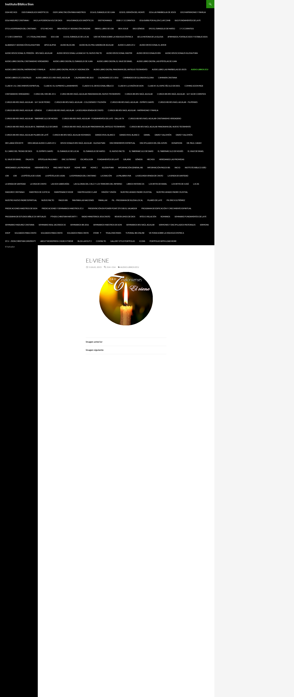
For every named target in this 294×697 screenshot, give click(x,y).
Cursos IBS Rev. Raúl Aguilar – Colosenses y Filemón (80, 102)
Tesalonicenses (113, 233)
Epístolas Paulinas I (47, 159)
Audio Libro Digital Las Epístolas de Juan (157, 61)
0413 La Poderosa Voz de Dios (48, 20)
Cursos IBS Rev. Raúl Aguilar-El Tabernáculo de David (31, 127)
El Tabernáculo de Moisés (170, 151)
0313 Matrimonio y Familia (193, 12)
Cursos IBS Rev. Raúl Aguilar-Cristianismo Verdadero (154, 118)
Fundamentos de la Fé (108, 159)
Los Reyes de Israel (158, 184)
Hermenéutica (42, 167)
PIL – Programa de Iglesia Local (127, 200)
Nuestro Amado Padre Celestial (136, 192)
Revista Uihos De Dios (125, 216)
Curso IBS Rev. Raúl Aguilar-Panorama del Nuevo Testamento (90, 94)
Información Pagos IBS (158, 167)
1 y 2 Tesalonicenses (36, 37)
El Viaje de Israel (196, 151)
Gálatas (127, 159)
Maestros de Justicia (39, 192)
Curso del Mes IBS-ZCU (45, 94)
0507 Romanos (105, 20)
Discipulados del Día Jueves (153, 143)
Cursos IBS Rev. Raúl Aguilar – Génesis (23, 110)
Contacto (101, 241)
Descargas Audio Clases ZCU (42, 143)
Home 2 (94, 167)
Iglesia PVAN (108, 167)
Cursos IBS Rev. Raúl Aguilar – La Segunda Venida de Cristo (74, 110)
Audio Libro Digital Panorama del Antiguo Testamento (121, 69)
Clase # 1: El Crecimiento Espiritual (22, 86)
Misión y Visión (108, 192)
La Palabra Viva (123, 176)
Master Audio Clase (87, 192)
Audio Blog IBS (67, 45)
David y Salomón (163, 135)
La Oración (106, 176)
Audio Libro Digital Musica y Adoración (69, 69)
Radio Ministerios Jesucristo (96, 216)
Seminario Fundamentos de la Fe (190, 216)
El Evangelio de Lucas (68, 151)
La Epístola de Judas (31, 176)
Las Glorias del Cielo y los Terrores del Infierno (98, 184)
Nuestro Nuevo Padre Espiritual (21, 200)
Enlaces (30, 159)
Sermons (204, 225)
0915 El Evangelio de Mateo (162, 28)
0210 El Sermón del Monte (132, 12)
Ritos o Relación (148, 216)
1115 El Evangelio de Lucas (76, 37)
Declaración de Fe (14, 143)
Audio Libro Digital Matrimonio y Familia (25, 69)
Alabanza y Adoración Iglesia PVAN (22, 45)
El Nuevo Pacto (117, 151)
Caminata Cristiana (167, 77)
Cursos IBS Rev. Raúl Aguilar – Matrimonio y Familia (133, 110)
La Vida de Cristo (38, 184)
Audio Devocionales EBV (149, 53)
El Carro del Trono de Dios (18, 151)
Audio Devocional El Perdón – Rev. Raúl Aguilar (28, 53)
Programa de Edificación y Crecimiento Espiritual (166, 208)
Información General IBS (130, 167)
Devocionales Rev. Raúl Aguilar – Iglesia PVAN (82, 143)
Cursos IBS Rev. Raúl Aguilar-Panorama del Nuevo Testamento (160, 127)
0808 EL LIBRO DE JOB (104, 28)
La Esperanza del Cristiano (82, 176)
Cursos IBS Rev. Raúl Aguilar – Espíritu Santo (132, 102)
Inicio (177, 167)
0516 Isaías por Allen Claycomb (155, 20)
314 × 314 (111, 267)
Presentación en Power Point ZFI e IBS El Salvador (112, 208)
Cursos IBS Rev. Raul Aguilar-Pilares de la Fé (26, 135)
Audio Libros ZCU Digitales (18, 77)
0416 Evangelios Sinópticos (80, 20)
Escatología (86, 159)
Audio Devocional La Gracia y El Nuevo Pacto (79, 53)
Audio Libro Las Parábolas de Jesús (169, 69)
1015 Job (55, 37)
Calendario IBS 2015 (84, 77)
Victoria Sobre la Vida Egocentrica (166, 233)
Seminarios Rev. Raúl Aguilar (140, 225)
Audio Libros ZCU (199, 69)
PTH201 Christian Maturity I (64, 216)
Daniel (147, 135)
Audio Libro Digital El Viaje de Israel (114, 61)
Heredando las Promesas (171, 159)
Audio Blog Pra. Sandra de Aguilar (96, 45)
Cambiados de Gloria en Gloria (138, 77)
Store (96, 233)
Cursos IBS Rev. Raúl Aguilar (139, 94)
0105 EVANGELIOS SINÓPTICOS (35, 12)
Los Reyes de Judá (180, 184)
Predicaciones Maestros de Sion (21, 208)
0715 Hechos (47, 28)
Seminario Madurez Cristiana (19, 225)
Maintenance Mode (63, 192)
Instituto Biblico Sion (19, 4)
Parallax (102, 200)
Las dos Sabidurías (60, 184)
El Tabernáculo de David (141, 151)
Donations (177, 143)
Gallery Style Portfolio (122, 241)
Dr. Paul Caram (194, 143)
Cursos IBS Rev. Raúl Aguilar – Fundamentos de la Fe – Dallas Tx (93, 118)
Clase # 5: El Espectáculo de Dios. (164, 86)
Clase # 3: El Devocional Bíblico (98, 86)
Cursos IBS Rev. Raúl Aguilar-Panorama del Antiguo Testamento (93, 127)
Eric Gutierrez (69, 159)
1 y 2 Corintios (186, 28)
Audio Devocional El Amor (153, 45)
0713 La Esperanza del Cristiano (20, 28)
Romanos (165, 216)
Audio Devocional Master (119, 53)
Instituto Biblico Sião (195, 167)
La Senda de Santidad (15, 184)
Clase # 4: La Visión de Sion (130, 86)
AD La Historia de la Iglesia (150, 37)
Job (7, 176)
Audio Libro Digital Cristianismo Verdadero (27, 61)
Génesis (139, 159)
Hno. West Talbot (61, 167)
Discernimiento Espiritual (122, 143)
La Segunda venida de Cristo (149, 176)
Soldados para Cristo (25, 233)
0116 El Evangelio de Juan (102, 12)
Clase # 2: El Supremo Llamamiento (61, 86)
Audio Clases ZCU (126, 45)
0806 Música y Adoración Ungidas (73, 28)
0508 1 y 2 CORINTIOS (125, 20)
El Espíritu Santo (45, 151)
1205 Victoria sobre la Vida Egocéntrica (113, 37)
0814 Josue (123, 28)
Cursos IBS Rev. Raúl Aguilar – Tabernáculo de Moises (31, 118)
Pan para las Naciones (83, 200)
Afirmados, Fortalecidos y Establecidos (188, 37)
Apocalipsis (50, 45)
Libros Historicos (135, 184)
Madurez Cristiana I (15, 192)
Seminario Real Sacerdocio (52, 225)
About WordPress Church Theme (56, 241)
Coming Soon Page (194, 86)
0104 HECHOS (11, 12)
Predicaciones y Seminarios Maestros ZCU (63, 208)
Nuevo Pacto (47, 200)
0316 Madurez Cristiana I (17, 20)
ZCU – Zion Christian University (20, 241)
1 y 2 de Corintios (13, 37)
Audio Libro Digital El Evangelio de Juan (73, 61)
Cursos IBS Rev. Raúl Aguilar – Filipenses (178, 102)
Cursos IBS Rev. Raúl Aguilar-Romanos (72, 135)
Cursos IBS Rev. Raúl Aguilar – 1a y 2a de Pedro (27, 102)
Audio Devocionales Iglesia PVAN (181, 53)
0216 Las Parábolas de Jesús (162, 12)
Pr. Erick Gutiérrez (176, 200)
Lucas (196, 184)
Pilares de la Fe (154, 200)
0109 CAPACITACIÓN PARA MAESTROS (69, 12)
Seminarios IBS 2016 (79, 225)
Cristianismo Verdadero (17, 94)
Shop (7, 233)
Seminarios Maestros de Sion (107, 225)
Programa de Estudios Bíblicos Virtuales (25, 216)
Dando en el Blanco (105, 135)
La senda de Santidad (178, 176)
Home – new (80, 167)
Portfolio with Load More (163, 241)
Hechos (151, 159)
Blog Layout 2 (85, 241)
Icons (142, 241)
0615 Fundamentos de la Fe (188, 20)
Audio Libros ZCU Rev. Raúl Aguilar (53, 77)
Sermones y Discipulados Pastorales (177, 225)
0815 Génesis (138, 28)
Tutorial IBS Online (135, 233)
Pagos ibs (63, 200)
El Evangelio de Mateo (94, 151)
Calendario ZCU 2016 (108, 77)
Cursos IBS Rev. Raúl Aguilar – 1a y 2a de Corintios (181, 94)
